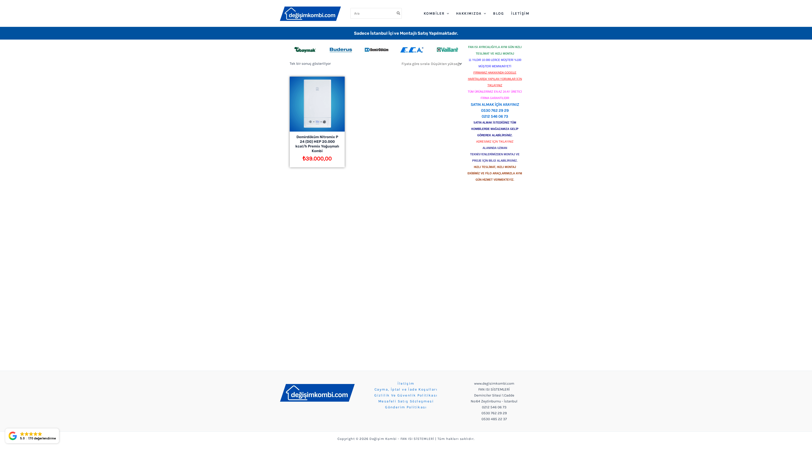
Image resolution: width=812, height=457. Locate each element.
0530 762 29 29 (495, 110)
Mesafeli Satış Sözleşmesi (406, 401)
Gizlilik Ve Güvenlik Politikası (406, 395)
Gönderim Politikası (406, 407)
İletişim (406, 383)
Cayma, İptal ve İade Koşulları (406, 389)
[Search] (398, 13)
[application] (447, 13)
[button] (32, 435)
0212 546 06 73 (495, 116)
